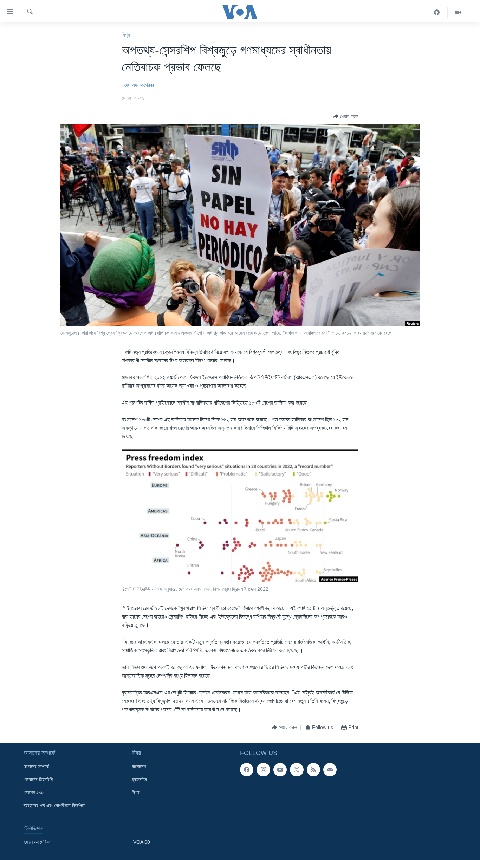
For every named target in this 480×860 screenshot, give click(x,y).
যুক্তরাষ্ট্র (139, 779)
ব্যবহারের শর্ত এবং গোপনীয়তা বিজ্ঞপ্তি (54, 805)
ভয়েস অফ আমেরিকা (138, 85)
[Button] (345, 116)
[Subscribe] (330, 769)
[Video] (458, 12)
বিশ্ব (126, 35)
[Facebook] (437, 12)
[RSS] (313, 769)
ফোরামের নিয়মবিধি (38, 779)
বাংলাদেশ (139, 766)
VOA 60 (141, 842)
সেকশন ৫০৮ (34, 792)
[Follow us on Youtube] (280, 769)
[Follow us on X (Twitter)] (296, 769)
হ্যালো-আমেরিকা (37, 842)
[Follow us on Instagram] (263, 769)
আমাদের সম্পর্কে (36, 766)
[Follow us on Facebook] (246, 769)
